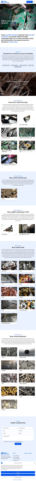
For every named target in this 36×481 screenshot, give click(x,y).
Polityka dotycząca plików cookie (17, 479)
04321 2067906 (16, 455)
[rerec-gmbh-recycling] (5, 1)
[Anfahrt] (35, 199)
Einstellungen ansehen (18, 477)
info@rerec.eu (16, 460)
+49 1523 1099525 (17, 458)
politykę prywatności (12, 441)
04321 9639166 (16, 457)
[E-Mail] (35, 196)
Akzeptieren (18, 472)
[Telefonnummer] (35, 194)
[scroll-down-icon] (18, 28)
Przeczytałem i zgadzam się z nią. (13, 441)
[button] (34, 462)
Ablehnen (18, 474)
